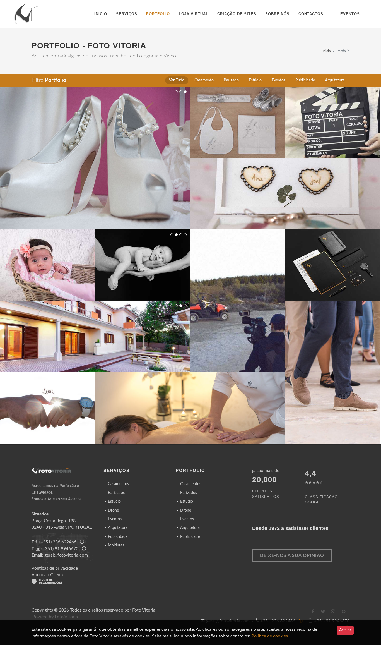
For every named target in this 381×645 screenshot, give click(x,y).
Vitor (104, 153)
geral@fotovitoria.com (66, 555)
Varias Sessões (143, 260)
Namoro (48, 403)
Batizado (237, 109)
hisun (222, 296)
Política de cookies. (269, 636)
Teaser (333, 109)
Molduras (116, 545)
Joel (296, 188)
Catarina (279, 188)
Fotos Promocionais (333, 260)
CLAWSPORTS (244, 296)
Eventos (115, 519)
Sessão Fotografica (48, 395)
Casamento (95, 145)
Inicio (327, 50)
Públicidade (333, 252)
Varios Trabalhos (95, 331)
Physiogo (182, 403)
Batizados (116, 493)
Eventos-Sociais (333, 360)
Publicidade (117, 537)
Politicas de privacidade (55, 568)
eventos (350, 14)
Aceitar (345, 630)
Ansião (201, 403)
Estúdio (47, 252)
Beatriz (238, 117)
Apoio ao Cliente (48, 574)
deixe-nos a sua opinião (292, 555)
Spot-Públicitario (237, 288)
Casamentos (333, 117)
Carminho (47, 260)
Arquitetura (95, 324)
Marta (88, 153)
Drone (113, 510)
